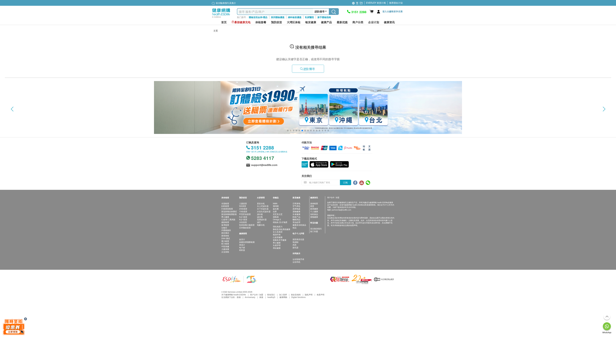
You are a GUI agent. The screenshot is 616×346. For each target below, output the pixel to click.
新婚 (239, 297)
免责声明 (320, 294)
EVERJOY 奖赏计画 (376, 2)
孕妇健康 (277, 248)
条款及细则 (296, 294)
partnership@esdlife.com (341, 209)
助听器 (242, 250)
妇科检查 (225, 206)
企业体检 (225, 251)
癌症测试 (225, 232)
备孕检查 (225, 224)
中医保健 (225, 246)
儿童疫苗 (243, 203)
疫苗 (312, 206)
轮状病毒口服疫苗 (247, 224)
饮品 (294, 227)
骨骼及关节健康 (279, 240)
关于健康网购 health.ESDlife (233, 294)
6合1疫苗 (243, 219)
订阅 (345, 182)
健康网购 (283, 297)
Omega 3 (277, 219)
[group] (308, 107)
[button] (12, 109)
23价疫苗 (243, 208)
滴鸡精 (276, 206)
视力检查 (225, 241)
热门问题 (314, 231)
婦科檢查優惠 (294, 17)
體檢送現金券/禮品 (258, 17)
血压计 (242, 239)
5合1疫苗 (243, 216)
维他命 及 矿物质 (280, 222)
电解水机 (261, 224)
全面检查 (225, 203)
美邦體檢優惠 (277, 17)
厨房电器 (296, 208)
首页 (224, 22)
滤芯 (259, 222)
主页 (215, 30)
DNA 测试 (225, 238)
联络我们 (271, 294)
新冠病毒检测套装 (229, 214)
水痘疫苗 (243, 222)
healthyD (271, 297)
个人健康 (314, 211)
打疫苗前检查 (227, 208)
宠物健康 (296, 211)
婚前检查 (225, 222)
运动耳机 (296, 261)
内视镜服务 (226, 230)
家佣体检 (225, 235)
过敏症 (224, 227)
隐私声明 (308, 294)
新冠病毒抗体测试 (229, 211)
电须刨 (295, 242)
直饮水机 (261, 203)
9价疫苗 (242, 206)
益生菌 (276, 208)
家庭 (261, 297)
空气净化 (296, 206)
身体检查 (314, 203)
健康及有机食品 (299, 224)
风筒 (294, 244)
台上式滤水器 (263, 206)
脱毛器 (295, 247)
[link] (239, 279)
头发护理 (277, 245)
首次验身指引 (316, 228)
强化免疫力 (277, 226)
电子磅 (242, 247)
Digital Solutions (298, 297)
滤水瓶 (260, 216)
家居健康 (314, 208)
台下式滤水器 (263, 208)
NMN (275, 203)
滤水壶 (260, 214)
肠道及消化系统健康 (281, 229)
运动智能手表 (298, 259)
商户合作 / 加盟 (256, 294)
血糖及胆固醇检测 (247, 242)
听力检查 (225, 243)
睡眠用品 (296, 219)
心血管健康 (277, 237)
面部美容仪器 (298, 239)
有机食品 (314, 214)
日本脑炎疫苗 (245, 227)
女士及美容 (277, 231)
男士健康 (225, 216)
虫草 (275, 211)
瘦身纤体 (277, 234)
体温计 (242, 244)
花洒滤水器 (262, 219)
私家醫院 (309, 17)
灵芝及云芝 (277, 214)
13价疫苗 (243, 211)
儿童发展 (225, 249)
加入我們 (283, 294)
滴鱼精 (276, 216)
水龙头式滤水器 (263, 211)
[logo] (221, 17)
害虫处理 (296, 222)
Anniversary (250, 297)
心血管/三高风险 (228, 219)
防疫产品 (296, 216)
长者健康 (296, 214)
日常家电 (296, 203)
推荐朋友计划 (396, 2)
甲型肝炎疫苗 (245, 214)
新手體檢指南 (324, 17)
